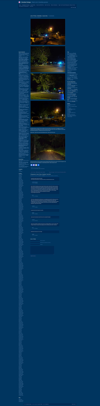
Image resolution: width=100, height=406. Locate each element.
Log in (19, 398)
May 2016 (20, 295)
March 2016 (20, 297)
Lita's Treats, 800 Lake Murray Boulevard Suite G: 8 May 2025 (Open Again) (71, 94)
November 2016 (21, 289)
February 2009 (21, 381)
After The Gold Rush (22, 165)
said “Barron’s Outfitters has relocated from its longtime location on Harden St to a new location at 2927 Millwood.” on (23, 151)
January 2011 (21, 358)
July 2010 (20, 364)
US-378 (75, 78)
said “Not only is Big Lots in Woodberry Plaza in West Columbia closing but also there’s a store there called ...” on (24, 133)
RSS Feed (72, 7)
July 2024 (20, 199)
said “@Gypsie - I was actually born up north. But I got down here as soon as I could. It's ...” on (24, 148)
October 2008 (21, 385)
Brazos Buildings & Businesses (71, 115)
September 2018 (21, 268)
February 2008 (21, 393)
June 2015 (20, 306)
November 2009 (21, 372)
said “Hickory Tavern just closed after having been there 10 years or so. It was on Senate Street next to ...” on (24, 98)
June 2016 (20, 294)
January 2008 (21, 394)
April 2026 (20, 178)
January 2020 (21, 252)
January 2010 (21, 370)
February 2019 (21, 263)
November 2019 (21, 254)
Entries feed (20, 399)
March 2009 (20, 380)
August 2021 (20, 233)
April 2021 (20, 237)
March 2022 (20, 226)
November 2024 (21, 195)
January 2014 (21, 323)
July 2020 (20, 246)
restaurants (71, 73)
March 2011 (20, 356)
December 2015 (21, 300)
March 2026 (20, 179)
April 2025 (20, 190)
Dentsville (73, 59)
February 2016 (21, 298)
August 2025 (20, 186)
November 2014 (21, 313)
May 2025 (20, 189)
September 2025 (21, 185)
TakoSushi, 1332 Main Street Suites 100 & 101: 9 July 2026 (72, 98)
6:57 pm (36, 220)
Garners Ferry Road (71, 63)
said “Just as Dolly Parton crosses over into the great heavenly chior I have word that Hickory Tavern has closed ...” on (24, 102)
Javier (33, 234)
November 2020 (21, 242)
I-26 (72, 67)
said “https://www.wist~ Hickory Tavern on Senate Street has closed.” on (24, 127)
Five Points (71, 61)
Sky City (68, 113)
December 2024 (21, 194)
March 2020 (20, 250)
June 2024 (20, 200)
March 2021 (20, 238)
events (40, 168)
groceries (75, 64)
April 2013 (20, 332)
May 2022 (20, 224)
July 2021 (20, 234)
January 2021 (21, 240)
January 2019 (21, 264)
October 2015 (21, 302)
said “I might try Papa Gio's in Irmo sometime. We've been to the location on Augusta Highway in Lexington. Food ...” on (24, 86)
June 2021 (20, 235)
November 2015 (21, 301)
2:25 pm (36, 228)
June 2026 (20, 176)
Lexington (69, 68)
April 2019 (20, 261)
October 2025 (21, 184)
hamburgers (69, 65)
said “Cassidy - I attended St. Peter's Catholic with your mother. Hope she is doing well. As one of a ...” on (24, 67)
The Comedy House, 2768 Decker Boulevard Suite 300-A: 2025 (23, 166)
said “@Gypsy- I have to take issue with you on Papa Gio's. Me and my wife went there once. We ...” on (24, 92)
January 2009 (21, 382)
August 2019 (20, 257)
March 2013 (20, 333)
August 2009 (20, 375)
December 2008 (21, 383)
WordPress (47, 404)
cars (76, 56)
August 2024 (20, 198)
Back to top (73, 404)
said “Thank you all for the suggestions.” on (24, 104)
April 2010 (20, 367)
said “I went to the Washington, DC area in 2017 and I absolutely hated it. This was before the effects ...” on (24, 140)
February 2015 (21, 310)
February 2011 (21, 357)
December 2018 (21, 265)
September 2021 (21, 232)
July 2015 (20, 305)
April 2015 (20, 308)
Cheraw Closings (69, 116)
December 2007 (21, 395)
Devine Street (36, 168)
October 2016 (21, 290)
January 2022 (21, 228)
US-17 (73, 78)
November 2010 (21, 360)
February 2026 (21, 180)
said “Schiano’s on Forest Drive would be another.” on (23, 110)
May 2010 (20, 366)
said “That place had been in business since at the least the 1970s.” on (24, 62)
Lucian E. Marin (40, 404)
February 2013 (21, 334)
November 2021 (21, 230)
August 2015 (20, 304)
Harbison (72, 65)
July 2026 (20, 175)
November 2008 (21, 384)
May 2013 (20, 331)
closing (20, 170)
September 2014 (21, 315)
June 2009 (20, 377)
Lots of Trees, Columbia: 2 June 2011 (39, 15)
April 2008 (20, 391)
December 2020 (21, 241)
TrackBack (43, 175)
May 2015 (20, 307)
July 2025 (20, 187)
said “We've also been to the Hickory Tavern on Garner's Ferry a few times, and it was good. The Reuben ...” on (24, 75)
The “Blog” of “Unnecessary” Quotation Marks (71, 109)
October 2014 (21, 314)
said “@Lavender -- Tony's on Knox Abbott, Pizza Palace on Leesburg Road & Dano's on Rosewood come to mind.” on (24, 113)
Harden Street (72, 66)
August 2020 (20, 245)
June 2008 (20, 389)
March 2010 (20, 368)
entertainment (75, 60)
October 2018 (21, 267)
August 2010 (20, 363)
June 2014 (20, 318)
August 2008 (20, 387)
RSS (40, 175)
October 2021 (21, 231)
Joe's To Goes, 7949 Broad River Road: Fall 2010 (38, 172)
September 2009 (21, 374)
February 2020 (21, 251)
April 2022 (20, 225)
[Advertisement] (50, 11)
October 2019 (21, 255)
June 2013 (20, 330)
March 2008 (20, 392)
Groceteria (68, 110)
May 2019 (20, 260)
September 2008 (21, 386)
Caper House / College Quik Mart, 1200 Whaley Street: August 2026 (23, 162)
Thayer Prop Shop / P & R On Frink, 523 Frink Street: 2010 (57, 172)
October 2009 (21, 373)
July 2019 (20, 258)
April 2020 (20, 249)
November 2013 (21, 325)
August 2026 (20, 174)
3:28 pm (36, 235)
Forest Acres (43, 168)
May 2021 (20, 236)
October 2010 (21, 361)
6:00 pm (36, 213)
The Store (31, 6)
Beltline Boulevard (70, 53)
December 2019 (21, 253)
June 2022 (20, 223)
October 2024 (21, 196)
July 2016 (20, 293)
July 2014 (20, 317)
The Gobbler (69, 111)
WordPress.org (21, 401)
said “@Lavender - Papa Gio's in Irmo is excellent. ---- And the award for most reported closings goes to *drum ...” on (24, 95)
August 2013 (20, 328)
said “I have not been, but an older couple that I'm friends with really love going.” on (24, 137)
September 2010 (21, 362)
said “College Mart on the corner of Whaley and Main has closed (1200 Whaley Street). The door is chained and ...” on (24, 120)
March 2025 (20, 191)
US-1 (71, 78)
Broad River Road (71, 54)
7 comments (51, 15)
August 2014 (20, 316)
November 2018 (21, 266)
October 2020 (21, 243)
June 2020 (20, 247)
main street (74, 68)
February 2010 (21, 369)
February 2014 (21, 322)
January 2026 (21, 181)
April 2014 (20, 320)
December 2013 (21, 324)
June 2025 (20, 188)
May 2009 (20, 378)
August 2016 (20, 292)
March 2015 (20, 309)
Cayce (68, 57)
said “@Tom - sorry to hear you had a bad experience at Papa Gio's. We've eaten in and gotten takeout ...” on (24, 89)
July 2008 (20, 388)
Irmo (74, 67)
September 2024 (21, 197)
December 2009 (21, 371)
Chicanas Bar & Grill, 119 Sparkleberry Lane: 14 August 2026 (24, 164)
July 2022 (20, 222)
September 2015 (21, 303)
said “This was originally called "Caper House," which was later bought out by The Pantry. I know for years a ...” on (23, 59)
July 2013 (20, 329)
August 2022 (20, 221)
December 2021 (21, 229)
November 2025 (21, 183)
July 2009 (20, 376)
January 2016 (21, 299)
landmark (76, 67)
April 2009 (20, 379)
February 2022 (21, 227)
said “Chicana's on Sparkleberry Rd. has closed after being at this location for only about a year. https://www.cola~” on (24, 154)
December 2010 (21, 359)
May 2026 (20, 177)
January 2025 (21, 193)
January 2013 (21, 335)
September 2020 (21, 244)
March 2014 (20, 321)
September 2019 (21, 256)
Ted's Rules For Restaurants (24, 6)
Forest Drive (73, 62)
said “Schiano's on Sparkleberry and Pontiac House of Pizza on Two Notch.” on (24, 107)
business (72, 56)
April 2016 (20, 296)
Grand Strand (71, 64)
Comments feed (21, 400)
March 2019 (20, 262)
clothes (74, 57)
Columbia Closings (26, 2)
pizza (70, 71)
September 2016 (21, 291)
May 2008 (20, 390)
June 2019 (20, 259)
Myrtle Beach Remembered (71, 114)
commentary (20, 171)
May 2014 (20, 319)
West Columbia (70, 79)
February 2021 (21, 239)
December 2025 (21, 182)
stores (72, 75)
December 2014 (21, 312)
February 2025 (21, 192)
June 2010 (20, 365)
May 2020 (20, 248)
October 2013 (21, 326)
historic (69, 67)
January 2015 (21, 311)
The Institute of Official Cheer (71, 112)
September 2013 (21, 327)
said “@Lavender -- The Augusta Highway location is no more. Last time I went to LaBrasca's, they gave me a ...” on (24, 82)
